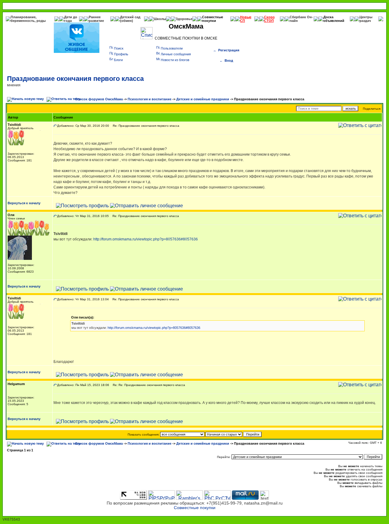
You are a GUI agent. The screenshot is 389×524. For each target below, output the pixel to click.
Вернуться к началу (24, 203)
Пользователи (172, 48)
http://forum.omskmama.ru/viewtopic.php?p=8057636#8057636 (145, 239)
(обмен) (126, 20)
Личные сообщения (176, 54)
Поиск (118, 48)
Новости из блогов (175, 60)
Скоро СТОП (269, 18)
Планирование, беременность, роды (28, 18)
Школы (160, 19)
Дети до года (70, 18)
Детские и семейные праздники (202, 99)
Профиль (121, 54)
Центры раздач (366, 18)
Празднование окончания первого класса (75, 78)
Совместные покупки (212, 18)
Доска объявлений (333, 18)
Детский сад (130, 17)
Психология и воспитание (149, 99)
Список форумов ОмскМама (99, 99)
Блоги (118, 60)
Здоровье (184, 19)
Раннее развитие (96, 18)
